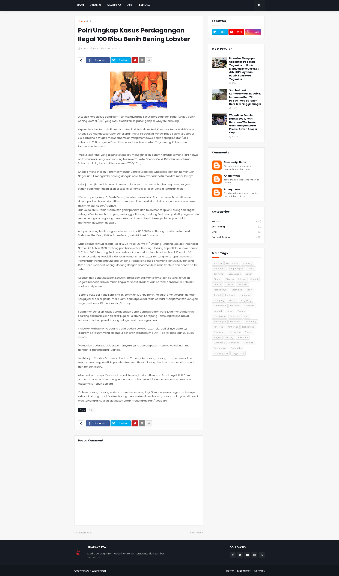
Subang (229, 337)
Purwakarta (219, 332)
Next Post (195, 532)
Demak (229, 284)
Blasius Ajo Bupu (235, 162)
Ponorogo (218, 326)
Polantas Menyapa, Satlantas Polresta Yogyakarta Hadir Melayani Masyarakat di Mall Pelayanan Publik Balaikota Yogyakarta (244, 69)
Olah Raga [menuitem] (114, 5)
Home (81, 21)
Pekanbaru (235, 321)
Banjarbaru (219, 268)
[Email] (142, 60)
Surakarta (248, 342)
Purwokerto (235, 332)
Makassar (235, 305)
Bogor (249, 273)
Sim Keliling (236, 226)
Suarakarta (99, 570)
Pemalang (251, 321)
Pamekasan (220, 316)
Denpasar (242, 284)
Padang (241, 311)
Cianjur (217, 279)
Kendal (217, 295)
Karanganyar (220, 289)
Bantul (251, 268)
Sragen (217, 337)
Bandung (247, 263)
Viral (236, 231)
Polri (89, 21)
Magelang (246, 300)
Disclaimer (244, 570)
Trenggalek (236, 348)
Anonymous (232, 175)
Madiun (232, 300)
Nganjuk (218, 311)
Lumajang (219, 300)
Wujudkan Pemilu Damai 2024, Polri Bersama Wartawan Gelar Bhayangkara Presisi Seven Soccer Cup (243, 124)
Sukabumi (243, 337)
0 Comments (112, 48)
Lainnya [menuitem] (144, 5)
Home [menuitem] (81, 5)
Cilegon (242, 279)
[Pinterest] (135, 60)
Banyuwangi (235, 273)
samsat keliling (236, 237)
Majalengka (220, 305)
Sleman (248, 332)
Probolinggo (248, 326)
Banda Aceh (232, 263)
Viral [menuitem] (130, 5)
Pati (246, 316)
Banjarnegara (236, 268)
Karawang (237, 289)
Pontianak (233, 326)
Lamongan (245, 295)
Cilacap (230, 279)
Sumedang (219, 342)
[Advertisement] (236, 388)
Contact (259, 570)
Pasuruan (235, 316)
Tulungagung (221, 353)
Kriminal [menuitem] (96, 5)
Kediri (249, 289)
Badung (218, 263)
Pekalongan (220, 321)
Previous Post (84, 532)
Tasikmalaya (220, 348)
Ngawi (230, 311)
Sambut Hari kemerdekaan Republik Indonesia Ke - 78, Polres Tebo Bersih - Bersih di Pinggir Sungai (245, 97)
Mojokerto (249, 305)
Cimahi (254, 279)
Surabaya (234, 342)
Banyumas (219, 273)
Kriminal (236, 221)
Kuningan (230, 295)
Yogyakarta (238, 353)
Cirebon (218, 284)
